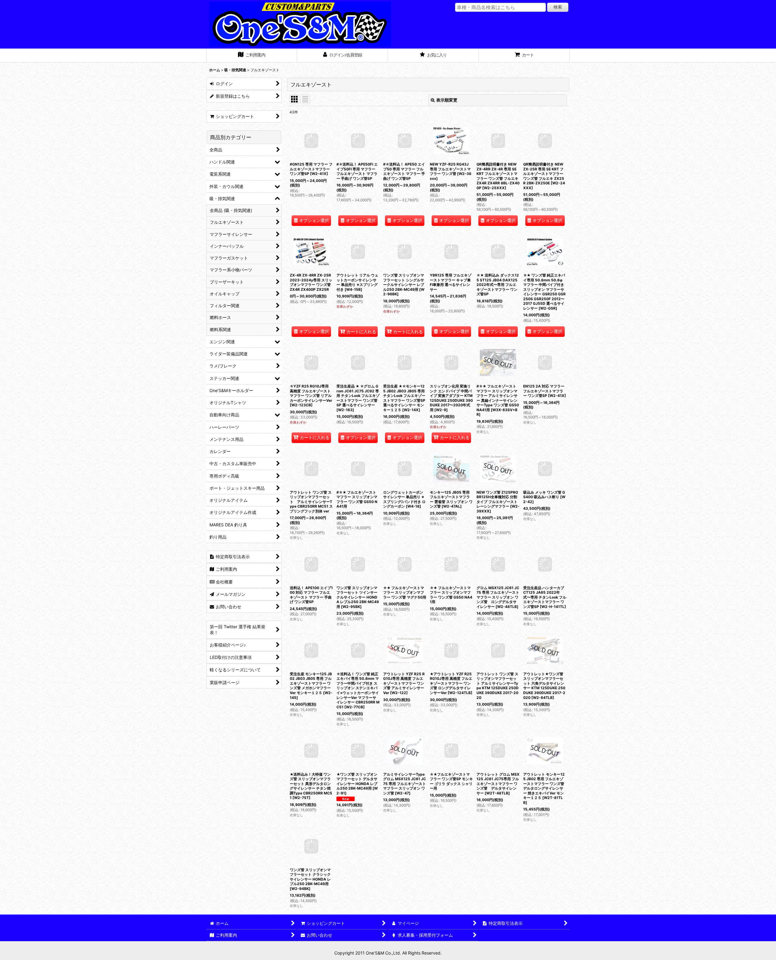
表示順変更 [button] (446, 99)
